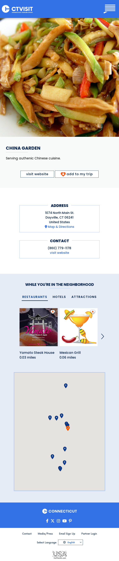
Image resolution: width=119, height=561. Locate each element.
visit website (37, 174)
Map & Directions (61, 227)
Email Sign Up (67, 533)
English (71, 542)
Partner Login (89, 533)
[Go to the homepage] (17, 9)
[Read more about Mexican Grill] (79, 329)
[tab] (35, 297)
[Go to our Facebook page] (47, 521)
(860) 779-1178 (59, 248)
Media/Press (45, 533)
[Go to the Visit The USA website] (59, 554)
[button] (62, 416)
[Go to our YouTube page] (64, 521)
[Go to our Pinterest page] (70, 521)
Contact (27, 533)
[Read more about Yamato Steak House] (39, 329)
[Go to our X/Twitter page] (53, 521)
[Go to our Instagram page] (58, 521)
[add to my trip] (53, 312)
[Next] (102, 336)
